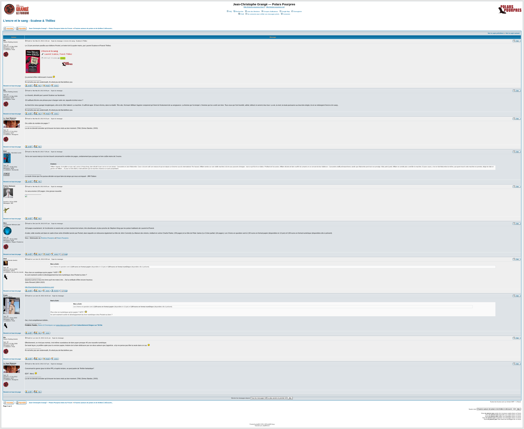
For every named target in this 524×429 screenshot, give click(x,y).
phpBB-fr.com (266, 425)
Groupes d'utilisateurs (271, 11)
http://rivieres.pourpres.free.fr (254, 7)
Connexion (286, 14)
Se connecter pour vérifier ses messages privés (263, 14)
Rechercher (239, 11)
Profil (242, 14)
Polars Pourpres (62, 238)
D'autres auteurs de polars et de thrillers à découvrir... (93, 28)
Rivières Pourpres (47, 238)
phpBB (258, 424)
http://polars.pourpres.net (275, 7)
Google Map (286, 11)
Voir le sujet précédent (496, 33)
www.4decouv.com (63, 325)
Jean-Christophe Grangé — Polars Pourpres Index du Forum (50, 28)
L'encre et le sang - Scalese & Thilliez (29, 20)
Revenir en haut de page (12, 86)
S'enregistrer (297, 11)
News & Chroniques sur (47, 325)
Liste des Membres (253, 11)
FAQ (230, 11)
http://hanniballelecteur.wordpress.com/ (39, 287)
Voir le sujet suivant (513, 33)
